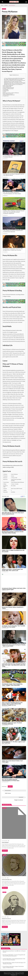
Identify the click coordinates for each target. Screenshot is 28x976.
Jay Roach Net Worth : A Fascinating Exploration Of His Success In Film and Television (14, 959)
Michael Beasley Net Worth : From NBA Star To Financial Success (14, 951)
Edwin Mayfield (5, 842)
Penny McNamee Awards (8, 93)
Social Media (5, 89)
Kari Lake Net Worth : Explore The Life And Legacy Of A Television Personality (14, 963)
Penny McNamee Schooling (8, 87)
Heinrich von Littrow (6, 918)
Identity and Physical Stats (8, 88)
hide (17, 75)
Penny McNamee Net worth (9, 94)
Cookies (16, 972)
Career (4, 91)
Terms (12, 972)
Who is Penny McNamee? (8, 85)
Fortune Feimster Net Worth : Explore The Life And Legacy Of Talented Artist (13, 967)
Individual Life (6, 90)
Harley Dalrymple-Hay (7, 879)
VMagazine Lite (14, 974)
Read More (5, 850)
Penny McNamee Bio (7, 86)
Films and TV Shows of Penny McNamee (11, 92)
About (5, 972)
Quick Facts (5, 95)
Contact (9, 972)
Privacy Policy (21, 972)
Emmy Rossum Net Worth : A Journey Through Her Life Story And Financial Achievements (14, 955)
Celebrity (10, 786)
